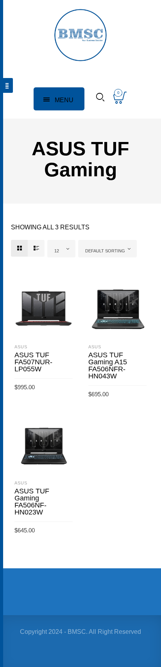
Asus (20, 346)
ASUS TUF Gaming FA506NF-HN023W (31, 501)
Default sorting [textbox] (105, 250)
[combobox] (61, 248)
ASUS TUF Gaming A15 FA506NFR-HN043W (107, 365)
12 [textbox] (56, 250)
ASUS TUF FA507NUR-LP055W (33, 362)
